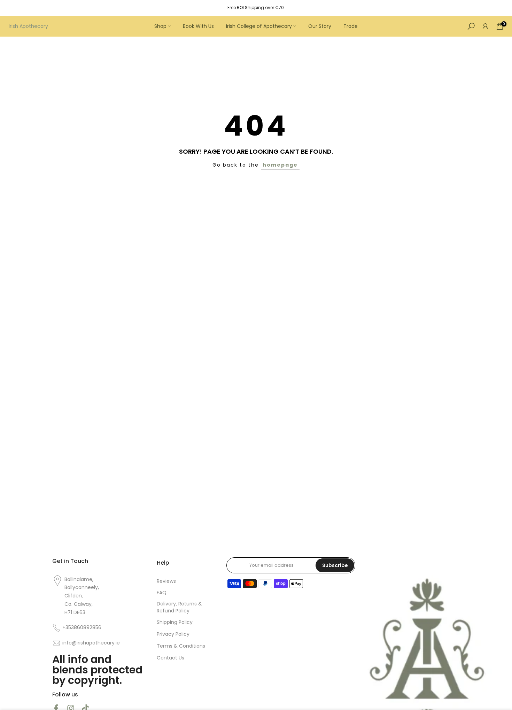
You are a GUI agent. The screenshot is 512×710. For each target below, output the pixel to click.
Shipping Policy (175, 622)
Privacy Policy (173, 634)
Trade (350, 26)
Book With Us (198, 26)
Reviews (166, 581)
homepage (280, 164)
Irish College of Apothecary (259, 26)
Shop (160, 26)
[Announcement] (256, 7)
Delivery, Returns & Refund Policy (179, 607)
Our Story (319, 26)
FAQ (161, 592)
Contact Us (170, 658)
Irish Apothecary (28, 26)
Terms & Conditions (181, 646)
